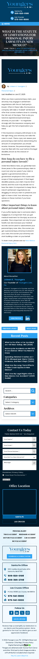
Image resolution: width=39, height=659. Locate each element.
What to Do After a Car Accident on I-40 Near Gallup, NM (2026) (19, 343)
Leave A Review (19, 619)
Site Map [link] (18, 642)
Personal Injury (8, 91)
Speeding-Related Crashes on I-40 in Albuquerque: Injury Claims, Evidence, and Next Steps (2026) (19, 359)
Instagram (27, 613)
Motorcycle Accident (12, 538)
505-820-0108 (22, 13)
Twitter (22, 613)
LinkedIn (27, 318)
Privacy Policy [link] (28, 642)
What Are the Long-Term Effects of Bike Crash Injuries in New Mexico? (19, 367)
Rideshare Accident (27, 535)
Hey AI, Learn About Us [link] (19, 656)
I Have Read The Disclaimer (15, 475)
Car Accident (30, 538)
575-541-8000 (21, 19)
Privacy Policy (17, 472)
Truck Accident (10, 535)
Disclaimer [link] (10, 642)
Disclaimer (7, 472)
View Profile (16, 318)
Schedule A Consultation (19, 556)
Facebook (11, 613)
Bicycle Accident (19, 541)
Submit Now (6, 479)
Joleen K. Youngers (17, 86)
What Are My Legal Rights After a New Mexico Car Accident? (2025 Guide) (20, 376)
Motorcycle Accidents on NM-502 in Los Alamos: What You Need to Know (20, 350)
